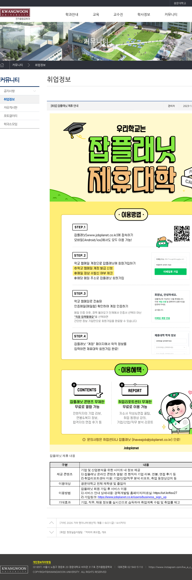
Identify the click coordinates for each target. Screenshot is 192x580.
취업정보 (40, 65)
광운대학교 (180, 3)
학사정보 (143, 14)
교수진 (118, 14)
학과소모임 (10, 124)
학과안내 (71, 14)
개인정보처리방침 (42, 562)
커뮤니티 (171, 14)
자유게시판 (10, 107)
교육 (96, 14)
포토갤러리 (10, 116)
